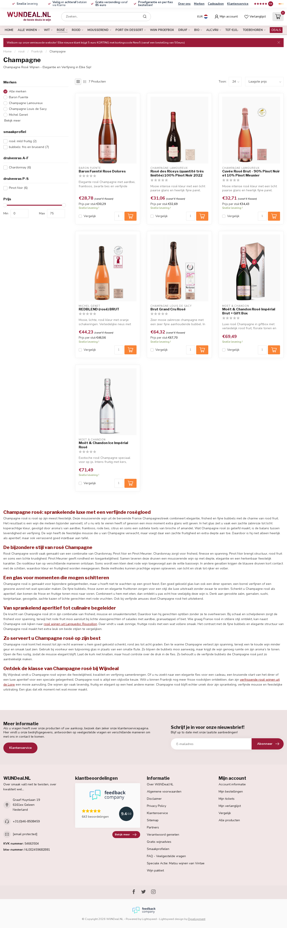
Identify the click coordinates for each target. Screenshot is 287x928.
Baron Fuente (18, 97)
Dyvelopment (196, 919)
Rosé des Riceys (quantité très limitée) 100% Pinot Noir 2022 (177, 173)
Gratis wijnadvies (159, 842)
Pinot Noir (18, 188)
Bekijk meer (12, 120)
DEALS (276, 30)
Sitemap (153, 820)
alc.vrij (212, 30)
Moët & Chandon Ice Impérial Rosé (103, 445)
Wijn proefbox (162, 30)
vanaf (111, 3)
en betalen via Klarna (69, 3)
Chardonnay (20, 167)
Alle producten (229, 820)
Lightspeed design (171, 919)
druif (182, 30)
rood (76, 30)
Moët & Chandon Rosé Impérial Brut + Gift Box (248, 311)
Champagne (58, 52)
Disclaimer (154, 799)
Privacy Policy (156, 806)
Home (9, 30)
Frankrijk (37, 52)
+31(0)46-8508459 (26, 821)
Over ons (184, 4)
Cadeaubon (216, 4)
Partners (153, 827)
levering (27, 4)
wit (47, 30)
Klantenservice (237, 4)
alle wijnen (27, 30)
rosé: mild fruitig (23, 141)
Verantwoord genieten (163, 834)
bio (196, 30)
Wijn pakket (155, 870)
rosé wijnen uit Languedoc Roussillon (70, 624)
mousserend (98, 30)
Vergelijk (90, 216)
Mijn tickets (227, 799)
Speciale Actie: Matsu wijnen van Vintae (175, 863)
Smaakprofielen (158, 849)
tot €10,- (232, 30)
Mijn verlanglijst (230, 806)
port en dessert (129, 30)
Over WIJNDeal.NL (160, 784)
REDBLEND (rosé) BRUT (99, 309)
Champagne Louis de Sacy (28, 109)
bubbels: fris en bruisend (29, 147)
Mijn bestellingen (231, 791)
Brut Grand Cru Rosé (168, 309)
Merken (199, 4)
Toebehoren (253, 30)
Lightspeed (149, 919)
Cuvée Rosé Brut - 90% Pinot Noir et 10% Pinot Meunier (251, 173)
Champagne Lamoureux (26, 103)
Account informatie (232, 784)
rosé (61, 30)
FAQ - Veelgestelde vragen (166, 856)
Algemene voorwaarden (164, 791)
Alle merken (17, 91)
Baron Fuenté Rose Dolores (102, 171)
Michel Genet (18, 114)
